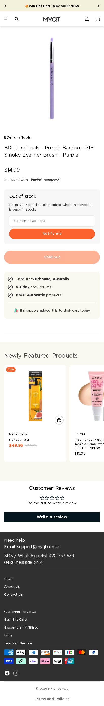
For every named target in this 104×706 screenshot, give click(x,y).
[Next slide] (98, 5)
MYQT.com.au (58, 688)
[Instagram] (16, 673)
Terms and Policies (52, 699)
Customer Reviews (20, 611)
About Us (12, 586)
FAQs (8, 578)
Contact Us (13, 594)
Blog (8, 635)
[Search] (16, 18)
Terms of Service (18, 643)
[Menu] (6, 19)
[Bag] (97, 18)
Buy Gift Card (15, 619)
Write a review (52, 517)
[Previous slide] (5, 5)
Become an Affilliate (21, 627)
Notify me (52, 234)
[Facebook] (7, 673)
